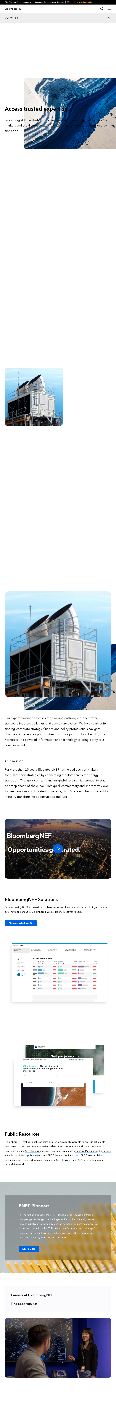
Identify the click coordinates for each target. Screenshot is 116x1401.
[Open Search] (102, 9)
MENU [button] (109, 9)
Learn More (28, 1248)
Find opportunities (24, 1304)
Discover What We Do (20, 923)
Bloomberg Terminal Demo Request (49, 2)
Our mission (11, 17)
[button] (19, 2)
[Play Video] (58, 849)
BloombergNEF (13, 8)
